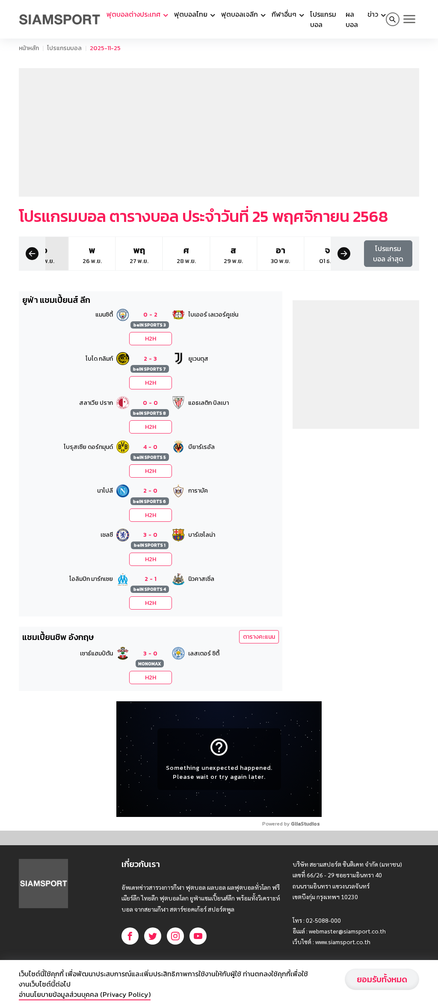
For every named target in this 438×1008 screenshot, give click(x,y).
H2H (150, 338)
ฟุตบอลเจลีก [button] (240, 14)
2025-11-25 (105, 48)
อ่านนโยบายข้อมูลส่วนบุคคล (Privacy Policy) (85, 994)
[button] (32, 252)
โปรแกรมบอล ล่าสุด (388, 253)
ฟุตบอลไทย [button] (191, 14)
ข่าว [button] (373, 14)
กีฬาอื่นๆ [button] (285, 14)
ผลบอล (352, 19)
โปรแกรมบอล (323, 19)
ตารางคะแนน (259, 636)
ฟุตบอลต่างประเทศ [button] (134, 14)
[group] (92, 253)
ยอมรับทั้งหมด (382, 979)
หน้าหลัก (29, 48)
